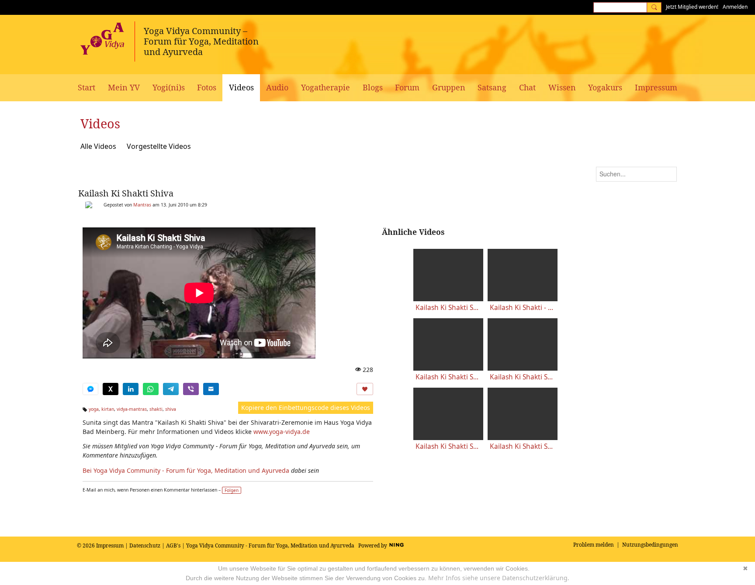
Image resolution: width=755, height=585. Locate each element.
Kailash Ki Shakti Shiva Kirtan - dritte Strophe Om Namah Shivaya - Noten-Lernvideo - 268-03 (448, 446)
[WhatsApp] (151, 389)
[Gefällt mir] (365, 389)
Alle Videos (98, 146)
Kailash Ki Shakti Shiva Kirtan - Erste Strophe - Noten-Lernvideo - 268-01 (448, 377)
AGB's (173, 545)
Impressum (110, 545)
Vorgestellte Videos (159, 146)
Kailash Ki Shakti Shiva (125, 193)
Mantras (142, 205)
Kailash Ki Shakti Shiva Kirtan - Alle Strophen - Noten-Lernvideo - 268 (522, 446)
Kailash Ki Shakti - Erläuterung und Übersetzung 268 (522, 307)
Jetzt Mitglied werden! (692, 6)
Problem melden (593, 544)
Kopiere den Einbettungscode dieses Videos (305, 407)
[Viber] (191, 389)
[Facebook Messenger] (90, 389)
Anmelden (735, 6)
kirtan (107, 409)
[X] (110, 389)
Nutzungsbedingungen (650, 544)
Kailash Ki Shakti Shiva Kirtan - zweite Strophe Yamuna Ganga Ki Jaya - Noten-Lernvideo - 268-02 (522, 377)
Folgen (232, 490)
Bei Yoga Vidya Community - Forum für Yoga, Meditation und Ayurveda (186, 470)
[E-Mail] (211, 389)
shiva (170, 409)
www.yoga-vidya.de (281, 431)
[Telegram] (171, 389)
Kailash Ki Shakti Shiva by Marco (448, 307)
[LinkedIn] (131, 389)
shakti (156, 409)
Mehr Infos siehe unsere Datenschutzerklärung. (498, 578)
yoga (94, 409)
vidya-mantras (132, 409)
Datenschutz (144, 545)
